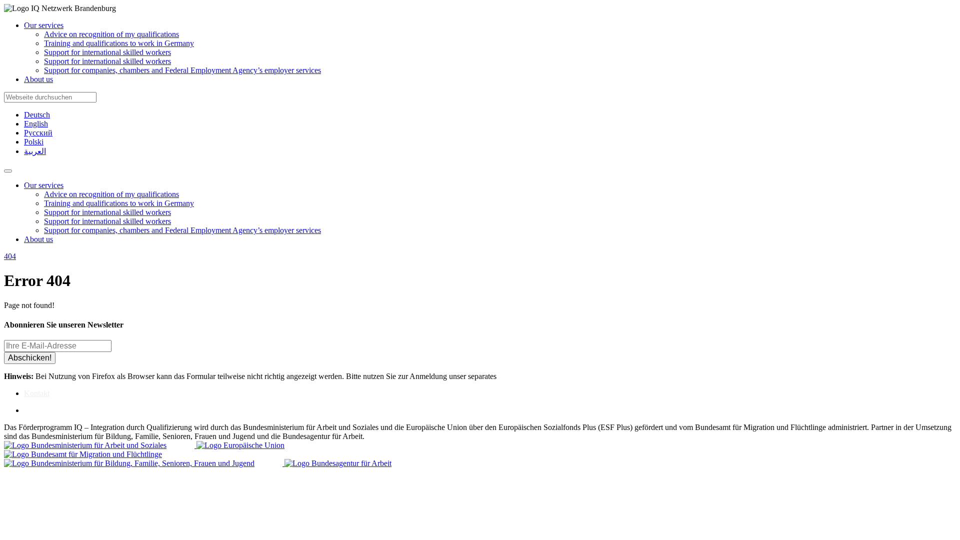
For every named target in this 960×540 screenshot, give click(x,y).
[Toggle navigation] (8, 171)
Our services (44, 25)
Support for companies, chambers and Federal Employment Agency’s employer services (182, 70)
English (36, 124)
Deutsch (37, 114)
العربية (35, 151)
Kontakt (37, 393)
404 (10, 256)
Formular (515, 376)
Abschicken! (30, 358)
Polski (34, 142)
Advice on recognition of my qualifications (111, 34)
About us (38, 79)
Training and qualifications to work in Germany (119, 43)
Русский (38, 132)
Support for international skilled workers (107, 52)
